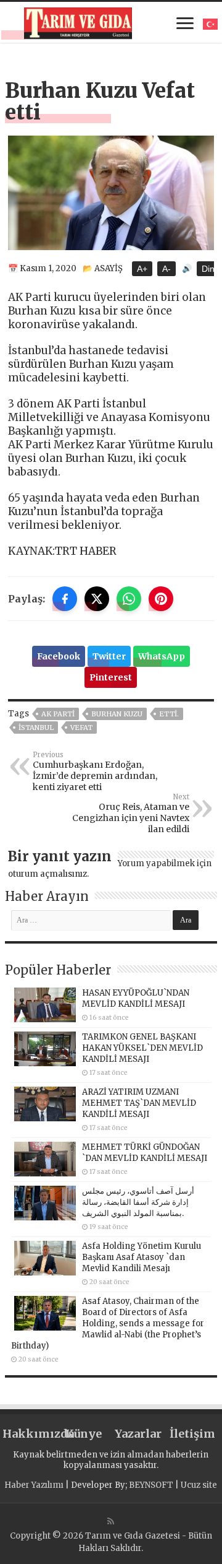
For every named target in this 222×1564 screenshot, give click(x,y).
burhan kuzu (116, 714)
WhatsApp (161, 656)
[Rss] (110, 1521)
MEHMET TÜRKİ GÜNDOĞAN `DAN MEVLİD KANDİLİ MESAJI (144, 1152)
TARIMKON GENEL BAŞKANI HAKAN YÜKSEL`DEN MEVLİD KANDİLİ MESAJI (142, 1048)
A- (166, 269)
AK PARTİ (58, 714)
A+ (142, 269)
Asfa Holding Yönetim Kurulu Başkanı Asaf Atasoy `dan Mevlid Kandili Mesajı (141, 1257)
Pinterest (110, 677)
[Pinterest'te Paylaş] (161, 598)
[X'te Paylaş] (96, 598)
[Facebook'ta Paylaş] (64, 598)
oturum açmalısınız (47, 874)
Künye (83, 1434)
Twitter (109, 656)
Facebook (58, 656)
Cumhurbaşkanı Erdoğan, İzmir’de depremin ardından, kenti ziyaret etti (95, 771)
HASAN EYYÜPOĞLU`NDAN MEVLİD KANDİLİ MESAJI (135, 998)
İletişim (192, 1434)
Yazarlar (138, 1434)
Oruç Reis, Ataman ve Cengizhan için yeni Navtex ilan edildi (130, 814)
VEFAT (81, 727)
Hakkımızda (29, 1434)
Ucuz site (199, 1485)
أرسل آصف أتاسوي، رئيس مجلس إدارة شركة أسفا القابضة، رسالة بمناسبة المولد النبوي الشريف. (138, 1202)
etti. (169, 714)
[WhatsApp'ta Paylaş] (129, 598)
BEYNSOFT (151, 1485)
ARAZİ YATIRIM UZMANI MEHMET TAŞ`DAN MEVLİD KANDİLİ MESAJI (139, 1103)
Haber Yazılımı (34, 1485)
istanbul (36, 727)
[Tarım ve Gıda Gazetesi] (78, 21)
